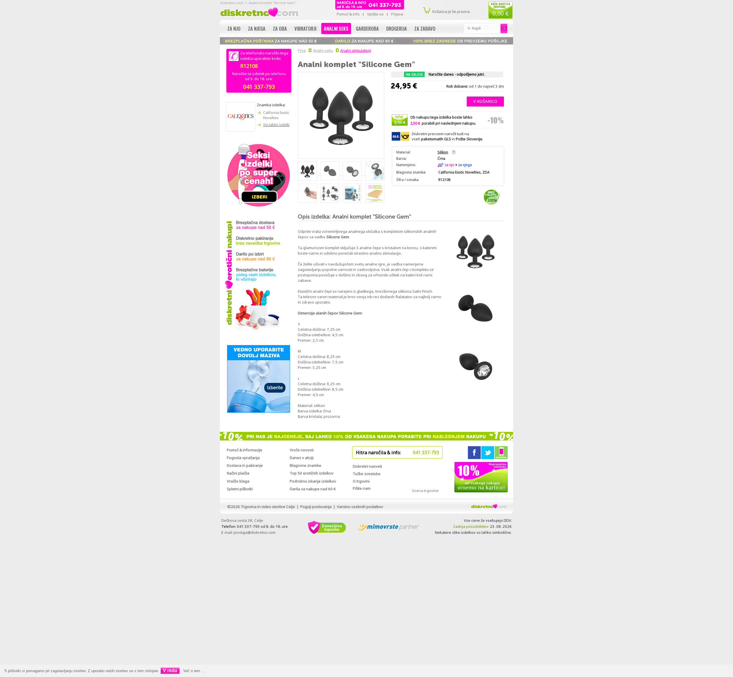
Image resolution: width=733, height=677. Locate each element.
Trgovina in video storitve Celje (268, 506)
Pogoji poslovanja (316, 506)
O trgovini (361, 481)
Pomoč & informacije (244, 449)
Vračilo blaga (238, 481)
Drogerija (396, 28)
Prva (302, 50)
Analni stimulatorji (355, 50)
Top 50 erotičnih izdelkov (312, 473)
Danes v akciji (302, 457)
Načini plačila (238, 473)
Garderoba (367, 28)
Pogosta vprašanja (243, 457)
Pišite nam (362, 488)
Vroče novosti (302, 449)
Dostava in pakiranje (245, 465)
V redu (170, 670)
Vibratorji (305, 28)
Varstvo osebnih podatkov (360, 506)
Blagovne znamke (305, 465)
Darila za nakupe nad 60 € (313, 488)
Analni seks (336, 28)
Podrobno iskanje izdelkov (313, 481)
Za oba (280, 28)
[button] (485, 101)
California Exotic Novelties (276, 115)
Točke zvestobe (367, 473)
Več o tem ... (194, 671)
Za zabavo (425, 28)
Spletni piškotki (240, 488)
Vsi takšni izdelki (276, 124)
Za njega (256, 28)
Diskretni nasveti (367, 466)
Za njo (234, 28)
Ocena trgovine (425, 490)
